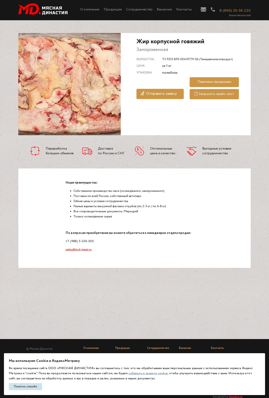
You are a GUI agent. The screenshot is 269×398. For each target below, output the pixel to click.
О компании (89, 9)
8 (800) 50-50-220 (235, 10)
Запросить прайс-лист (216, 94)
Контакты (184, 9)
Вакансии (164, 9)
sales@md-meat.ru (79, 249)
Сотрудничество (139, 9)
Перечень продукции (214, 81)
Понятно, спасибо (25, 387)
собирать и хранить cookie (148, 373)
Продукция (113, 9)
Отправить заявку (161, 94)
